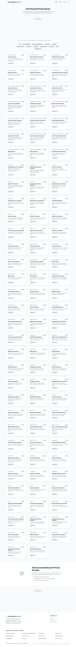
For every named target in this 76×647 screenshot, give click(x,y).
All (20, 44)
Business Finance (20, 46)
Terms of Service (53, 621)
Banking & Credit (43, 46)
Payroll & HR (54, 44)
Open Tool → (11, 63)
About (65, 1)
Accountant (14, 2)
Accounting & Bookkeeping (37, 44)
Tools (60, 1)
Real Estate (35, 46)
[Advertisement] (38, 28)
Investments (28, 46)
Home (56, 1)
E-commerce (51, 46)
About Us (51, 618)
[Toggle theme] (69, 2)
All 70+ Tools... (59, 638)
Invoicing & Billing (26, 44)
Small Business (38, 48)
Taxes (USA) (47, 44)
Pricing (57, 46)
